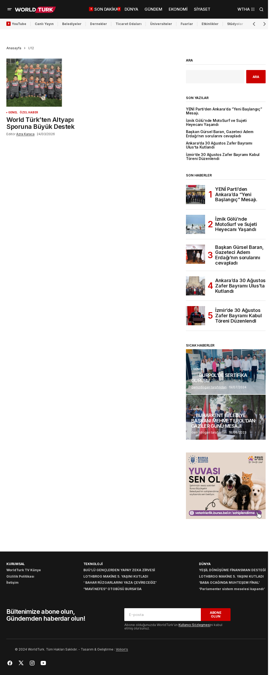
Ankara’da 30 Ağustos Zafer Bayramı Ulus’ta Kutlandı (219, 145)
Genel (13, 112)
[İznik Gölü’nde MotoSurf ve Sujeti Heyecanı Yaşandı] (195, 224)
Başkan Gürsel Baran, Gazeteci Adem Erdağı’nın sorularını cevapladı (219, 134)
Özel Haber (29, 112)
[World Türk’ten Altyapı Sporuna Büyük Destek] (49, 83)
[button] (9, 9)
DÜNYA (205, 564)
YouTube (19, 24)
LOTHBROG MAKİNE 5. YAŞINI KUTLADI (115, 576)
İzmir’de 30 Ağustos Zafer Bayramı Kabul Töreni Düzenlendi (223, 157)
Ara (189, 60)
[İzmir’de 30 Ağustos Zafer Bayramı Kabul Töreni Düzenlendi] (195, 315)
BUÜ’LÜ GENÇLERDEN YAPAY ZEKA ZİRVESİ (119, 570)
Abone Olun (216, 614)
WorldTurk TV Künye (23, 570)
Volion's (122, 649)
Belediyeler (72, 24)
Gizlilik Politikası (20, 576)
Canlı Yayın (44, 24)
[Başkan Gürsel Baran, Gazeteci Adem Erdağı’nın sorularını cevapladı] (195, 254)
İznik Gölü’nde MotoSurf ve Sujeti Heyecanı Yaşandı (216, 123)
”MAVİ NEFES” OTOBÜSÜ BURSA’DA (112, 589)
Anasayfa (13, 48)
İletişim (12, 583)
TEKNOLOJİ (93, 564)
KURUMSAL (15, 564)
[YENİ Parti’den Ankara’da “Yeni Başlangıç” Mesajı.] (195, 194)
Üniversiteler (161, 24)
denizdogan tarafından (209, 387)
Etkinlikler (210, 24)
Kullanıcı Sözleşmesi (194, 625)
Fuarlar (187, 24)
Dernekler (98, 24)
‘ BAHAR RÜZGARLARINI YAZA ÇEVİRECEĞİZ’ (120, 583)
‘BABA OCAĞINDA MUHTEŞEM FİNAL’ (229, 583)
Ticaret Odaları (129, 24)
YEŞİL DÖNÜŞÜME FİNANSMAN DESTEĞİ (232, 570)
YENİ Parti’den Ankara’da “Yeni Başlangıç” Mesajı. (224, 111)
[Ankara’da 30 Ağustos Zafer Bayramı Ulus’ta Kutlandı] (195, 285)
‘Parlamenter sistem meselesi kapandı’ (232, 589)
